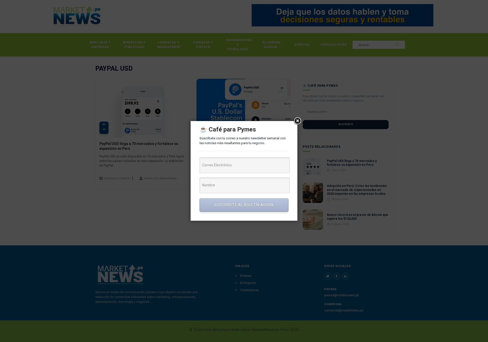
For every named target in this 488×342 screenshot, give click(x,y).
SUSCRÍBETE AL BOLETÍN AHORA (244, 205)
